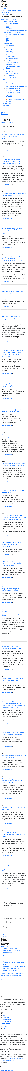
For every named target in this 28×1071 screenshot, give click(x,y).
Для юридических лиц (10, 21)
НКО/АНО (9, 29)
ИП (7, 25)
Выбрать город (11, 19)
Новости (6, 105)
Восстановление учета (13, 88)
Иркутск (4, 1015)
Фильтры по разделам (8, 122)
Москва (4, 1026)
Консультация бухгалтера (14, 90)
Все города (5, 1028)
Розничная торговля (12, 58)
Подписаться (14, 914)
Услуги (5, 79)
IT (6, 47)
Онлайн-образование (12, 53)
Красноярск (4, 8)
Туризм (8, 68)
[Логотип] (14, 3)
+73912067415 (5, 14)
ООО (7, 27)
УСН (7, 42)
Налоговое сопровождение (14, 94)
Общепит (9, 51)
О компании (7, 103)
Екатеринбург (6, 1021)
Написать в (3, 1070)
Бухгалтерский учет (12, 73)
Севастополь (6, 1025)
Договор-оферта (8, 961)
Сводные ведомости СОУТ (14, 975)
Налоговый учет (11, 77)
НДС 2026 (9, 96)
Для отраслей (7, 44)
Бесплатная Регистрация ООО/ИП (16, 30)
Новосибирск (6, 1019)
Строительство (10, 64)
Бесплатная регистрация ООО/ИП (16, 86)
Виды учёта (6, 70)
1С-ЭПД (8, 85)
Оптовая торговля (11, 55)
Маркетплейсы (10, 49)
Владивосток (6, 1023)
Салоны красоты (11, 60)
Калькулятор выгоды (7, 10)
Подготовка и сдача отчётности (15, 98)
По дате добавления (8, 126)
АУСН (7, 36)
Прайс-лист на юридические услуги (14, 966)
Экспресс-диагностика (12, 83)
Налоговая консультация (13, 92)
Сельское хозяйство (12, 62)
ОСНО (8, 38)
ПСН (7, 40)
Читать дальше (7, 150)
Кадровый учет (10, 75)
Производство (10, 57)
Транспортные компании (13, 66)
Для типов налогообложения (12, 32)
